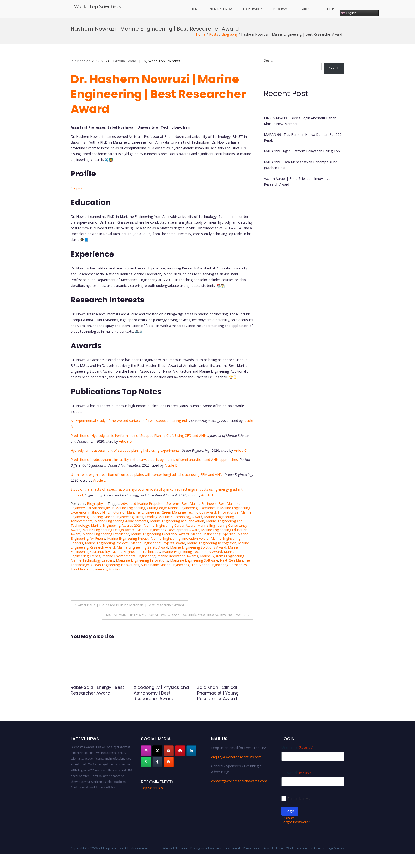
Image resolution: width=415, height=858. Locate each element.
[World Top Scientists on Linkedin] (191, 750)
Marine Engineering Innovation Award (180, 538)
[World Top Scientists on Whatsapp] (146, 762)
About (307, 9)
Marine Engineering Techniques (136, 551)
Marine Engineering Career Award (169, 525)
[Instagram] (146, 750)
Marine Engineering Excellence (105, 534)
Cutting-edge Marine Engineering (172, 508)
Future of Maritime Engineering (135, 512)
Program (280, 9)
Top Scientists (152, 787)
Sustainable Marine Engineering (165, 565)
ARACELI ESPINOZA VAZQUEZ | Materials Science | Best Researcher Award (225, 695)
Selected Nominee (174, 848)
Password (296, 772)
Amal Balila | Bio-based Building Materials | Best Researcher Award (131, 605)
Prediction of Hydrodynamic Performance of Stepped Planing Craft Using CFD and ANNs (139, 435)
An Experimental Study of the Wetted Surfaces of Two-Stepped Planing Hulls (130, 420)
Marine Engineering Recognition (211, 543)
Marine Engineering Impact (128, 538)
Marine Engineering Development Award (168, 529)
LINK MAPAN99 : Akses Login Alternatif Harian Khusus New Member (300, 121)
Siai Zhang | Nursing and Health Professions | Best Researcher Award (97, 692)
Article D (171, 465)
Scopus (76, 188)
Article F (207, 495)
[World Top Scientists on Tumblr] (157, 762)
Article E (99, 480)
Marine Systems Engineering (222, 556)
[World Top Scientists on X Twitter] (157, 750)
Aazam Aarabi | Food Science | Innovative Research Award (297, 181)
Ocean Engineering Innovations (115, 565)
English (350, 13)
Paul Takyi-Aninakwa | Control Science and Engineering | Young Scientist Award (157, 695)
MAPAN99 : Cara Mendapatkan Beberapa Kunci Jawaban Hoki (301, 165)
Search (269, 60)
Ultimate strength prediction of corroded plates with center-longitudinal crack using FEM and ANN (146, 474)
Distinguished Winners (205, 848)
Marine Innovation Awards (177, 556)
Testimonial (232, 848)
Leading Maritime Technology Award (173, 516)
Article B (125, 441)
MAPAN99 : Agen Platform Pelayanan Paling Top (302, 151)
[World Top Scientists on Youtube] (169, 750)
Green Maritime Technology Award (189, 512)
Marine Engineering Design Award (108, 529)
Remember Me (299, 798)
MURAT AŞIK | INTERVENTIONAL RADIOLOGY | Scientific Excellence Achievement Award (176, 614)
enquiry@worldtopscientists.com (236, 757)
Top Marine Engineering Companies (219, 565)
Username (297, 747)
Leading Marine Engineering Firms (117, 516)
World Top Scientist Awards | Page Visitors (315, 848)
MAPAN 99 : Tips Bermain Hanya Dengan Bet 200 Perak (303, 137)
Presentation (252, 848)
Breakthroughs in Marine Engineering (116, 508)
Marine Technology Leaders (92, 560)
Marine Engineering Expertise (213, 534)
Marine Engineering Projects (107, 543)
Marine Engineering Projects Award (158, 543)
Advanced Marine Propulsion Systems (150, 503)
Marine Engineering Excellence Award (160, 534)
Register (287, 817)
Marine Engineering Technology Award (192, 551)
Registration (253, 9)
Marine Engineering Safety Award (142, 547)
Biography (230, 34)
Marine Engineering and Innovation (177, 521)
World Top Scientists (97, 6)
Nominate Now (221, 9)
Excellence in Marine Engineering (225, 508)
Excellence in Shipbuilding (90, 512)
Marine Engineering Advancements (121, 521)
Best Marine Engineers (199, 503)
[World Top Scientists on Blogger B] (169, 762)
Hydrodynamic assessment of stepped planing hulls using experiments (125, 450)
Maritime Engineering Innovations (142, 560)
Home (195, 9)
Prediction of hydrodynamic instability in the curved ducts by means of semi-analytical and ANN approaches (154, 459)
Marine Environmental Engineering (128, 556)
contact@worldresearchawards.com (239, 781)
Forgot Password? (295, 822)
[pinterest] (180, 750)
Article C (240, 450)
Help (330, 9)
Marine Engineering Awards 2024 (116, 525)
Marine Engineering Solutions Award (198, 547)
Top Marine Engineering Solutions (97, 569)
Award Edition (273, 848)
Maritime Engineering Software (194, 560)
